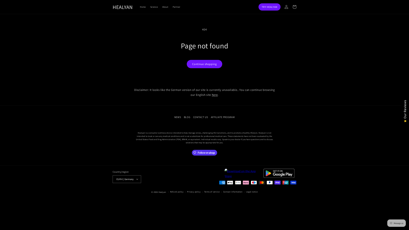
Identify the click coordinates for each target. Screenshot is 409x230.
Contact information (233, 191)
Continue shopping (204, 64)
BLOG (187, 117)
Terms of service (212, 191)
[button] (294, 7)
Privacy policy (194, 191)
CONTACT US (200, 117)
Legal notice (252, 191)
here (215, 95)
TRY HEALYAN (269, 6)
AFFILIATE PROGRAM (223, 117)
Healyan (162, 192)
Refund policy (176, 191)
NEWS (177, 117)
